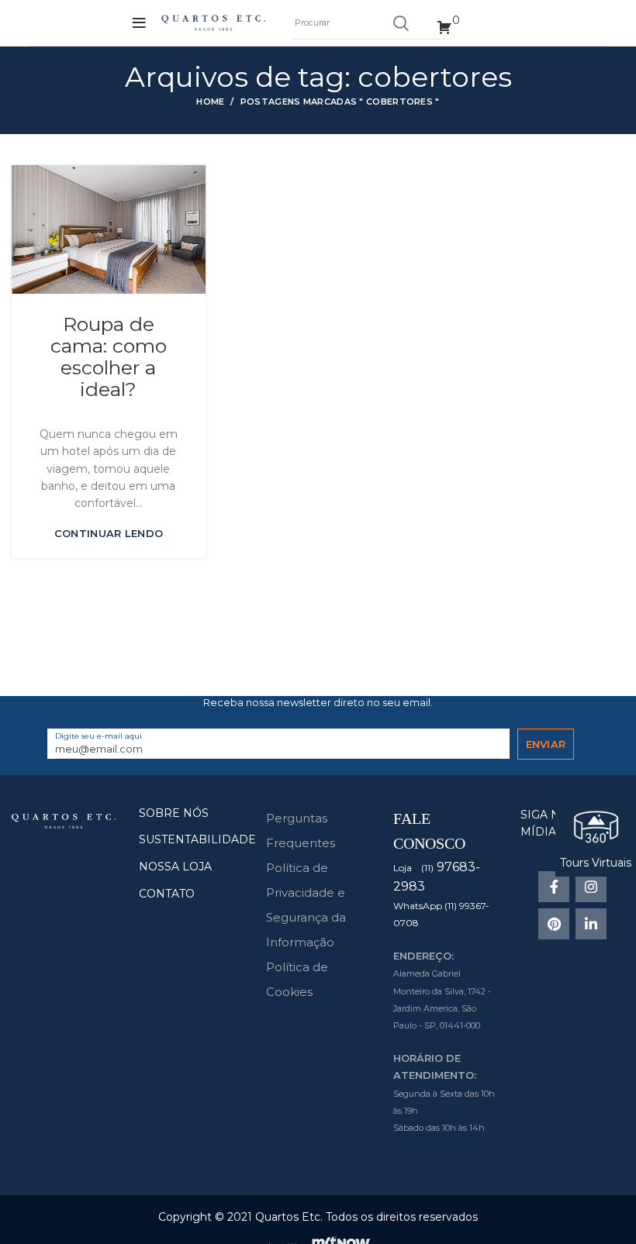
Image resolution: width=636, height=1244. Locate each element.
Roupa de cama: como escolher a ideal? (108, 356)
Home (210, 101)
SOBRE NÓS (174, 813)
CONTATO (167, 894)
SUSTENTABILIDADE (197, 839)
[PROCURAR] (400, 23)
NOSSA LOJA (175, 867)
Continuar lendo (109, 534)
